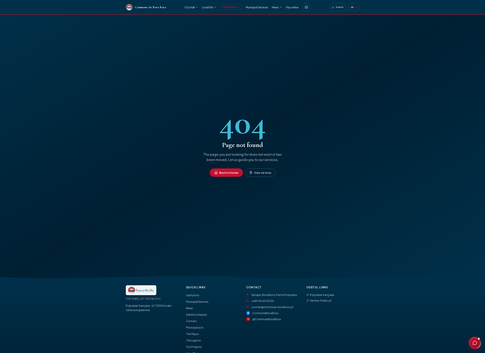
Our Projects (194, 346)
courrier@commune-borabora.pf (272, 307)
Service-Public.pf (321, 300)
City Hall (190, 7)
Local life (207, 7)
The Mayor (192, 334)
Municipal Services (257, 7)
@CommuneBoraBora (266, 319)
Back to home (228, 172)
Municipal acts (194, 327)
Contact (191, 321)
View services (262, 172)
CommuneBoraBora (265, 313)
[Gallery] (306, 7)
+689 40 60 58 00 (262, 301)
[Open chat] (474, 342)
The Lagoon (193, 340)
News (275, 7)
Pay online (292, 7)
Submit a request (196, 314)
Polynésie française (322, 294)
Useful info (229, 7)
